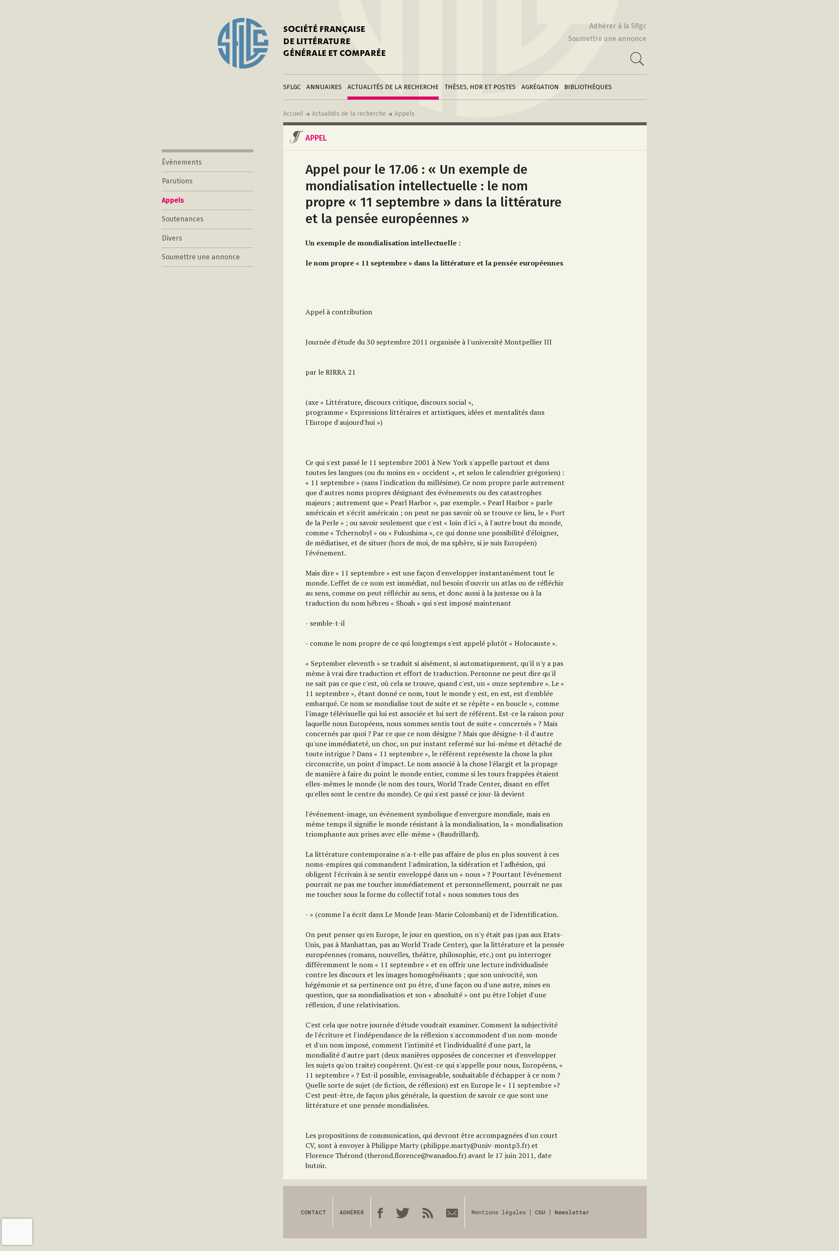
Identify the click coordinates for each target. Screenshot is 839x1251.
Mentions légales (499, 1212)
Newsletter (572, 1212)
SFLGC (292, 87)
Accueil (293, 113)
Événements (182, 162)
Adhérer (352, 1212)
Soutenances (183, 219)
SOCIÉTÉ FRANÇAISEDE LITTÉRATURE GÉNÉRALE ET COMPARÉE (334, 42)
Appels (405, 113)
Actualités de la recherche (393, 87)
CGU (540, 1212)
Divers (172, 238)
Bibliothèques (588, 87)
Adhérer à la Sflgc (617, 26)
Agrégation (540, 87)
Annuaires (324, 87)
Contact (313, 1212)
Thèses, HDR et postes (480, 87)
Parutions (177, 181)
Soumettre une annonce (607, 38)
